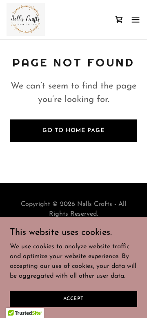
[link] (26, 19)
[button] (135, 19)
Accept (73, 298)
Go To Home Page (73, 131)
